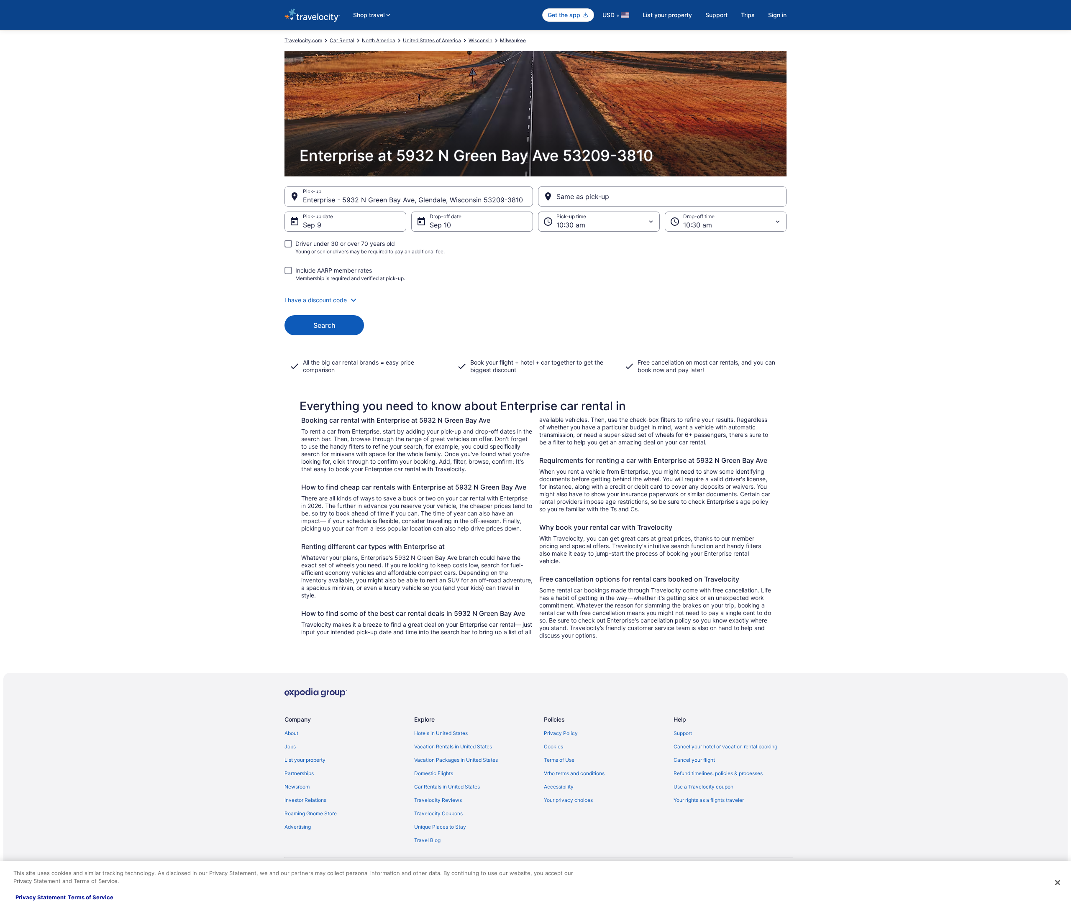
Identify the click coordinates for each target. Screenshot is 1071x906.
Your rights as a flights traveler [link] (709, 800)
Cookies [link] (553, 746)
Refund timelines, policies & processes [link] (718, 773)
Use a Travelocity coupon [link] (703, 786)
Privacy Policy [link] (561, 733)
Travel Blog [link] (427, 840)
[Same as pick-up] (662, 196)
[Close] (1057, 882)
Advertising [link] (297, 827)
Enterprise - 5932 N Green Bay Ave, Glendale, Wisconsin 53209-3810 (413, 200)
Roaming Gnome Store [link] (310, 813)
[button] (535, 300)
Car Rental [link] (342, 40)
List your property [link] (304, 760)
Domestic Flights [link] (433, 773)
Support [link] (683, 733)
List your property (667, 14)
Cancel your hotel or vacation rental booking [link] (725, 746)
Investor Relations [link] (305, 800)
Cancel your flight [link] (694, 760)
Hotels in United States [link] (441, 733)
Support (716, 14)
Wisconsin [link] (480, 40)
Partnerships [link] (299, 773)
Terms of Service (90, 897)
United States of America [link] (432, 40)
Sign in (777, 14)
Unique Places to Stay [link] (440, 827)
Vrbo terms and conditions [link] (574, 773)
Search (324, 325)
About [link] (291, 733)
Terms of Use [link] (559, 760)
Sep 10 (440, 225)
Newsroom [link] (297, 786)
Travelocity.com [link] (303, 40)
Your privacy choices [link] (568, 800)
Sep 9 (312, 225)
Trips (748, 14)
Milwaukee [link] (513, 40)
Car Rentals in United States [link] (447, 786)
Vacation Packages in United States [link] (456, 760)
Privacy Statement (40, 897)
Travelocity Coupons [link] (438, 813)
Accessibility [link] (559, 786)
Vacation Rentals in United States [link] (453, 746)
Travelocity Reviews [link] (438, 800)
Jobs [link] (290, 746)
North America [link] (378, 40)
